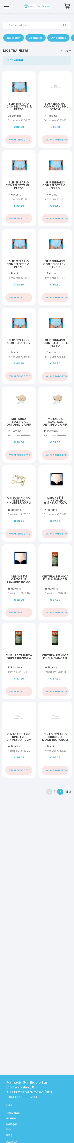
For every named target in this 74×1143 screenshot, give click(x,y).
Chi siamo (13, 1113)
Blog (9, 1135)
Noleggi (11, 1124)
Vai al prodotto (20, 139)
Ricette (11, 1118)
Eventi (10, 1129)
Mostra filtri (15, 50)
